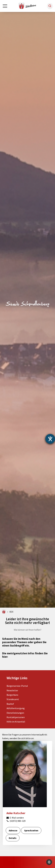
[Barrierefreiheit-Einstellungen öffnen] (50, 439)
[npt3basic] (27, 5)
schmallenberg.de (4, 611)
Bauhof (10, 703)
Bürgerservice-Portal (17, 685)
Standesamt (13, 699)
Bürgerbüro (12, 694)
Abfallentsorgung (16, 708)
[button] (50, 6)
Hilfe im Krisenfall (16, 721)
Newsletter (12, 690)
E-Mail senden (16, 817)
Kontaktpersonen (16, 717)
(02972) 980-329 (17, 820)
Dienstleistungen (15, 712)
